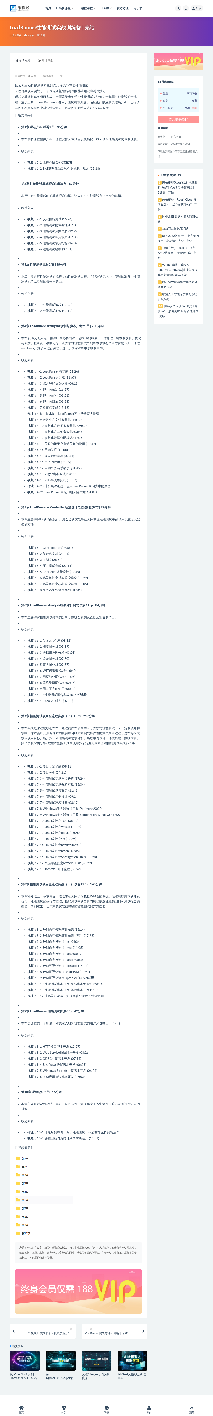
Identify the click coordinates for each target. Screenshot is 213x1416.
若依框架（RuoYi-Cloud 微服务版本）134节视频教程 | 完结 (177, 204)
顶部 (191, 1412)
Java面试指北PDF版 (175, 228)
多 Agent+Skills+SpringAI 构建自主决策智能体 (61, 1378)
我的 (149, 1412)
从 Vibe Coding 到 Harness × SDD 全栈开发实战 (23, 1378)
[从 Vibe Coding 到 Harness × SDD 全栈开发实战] (25, 1361)
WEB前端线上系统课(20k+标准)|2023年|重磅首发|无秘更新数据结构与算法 (178, 270)
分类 (63, 1412)
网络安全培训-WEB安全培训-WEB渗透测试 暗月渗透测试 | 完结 (178, 311)
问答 (106, 1412)
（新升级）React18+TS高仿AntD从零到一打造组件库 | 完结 (178, 253)
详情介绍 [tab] (24, 60)
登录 (199, 8)
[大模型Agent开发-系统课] (96, 1361)
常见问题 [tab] (47, 60)
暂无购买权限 (178, 119)
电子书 (138, 8)
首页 (48, 8)
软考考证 (123, 8)
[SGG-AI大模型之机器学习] (132, 1361)
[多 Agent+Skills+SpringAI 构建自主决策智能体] (61, 1361)
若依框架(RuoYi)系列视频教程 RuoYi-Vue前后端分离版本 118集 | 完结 (177, 187)
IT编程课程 (15, 35)
